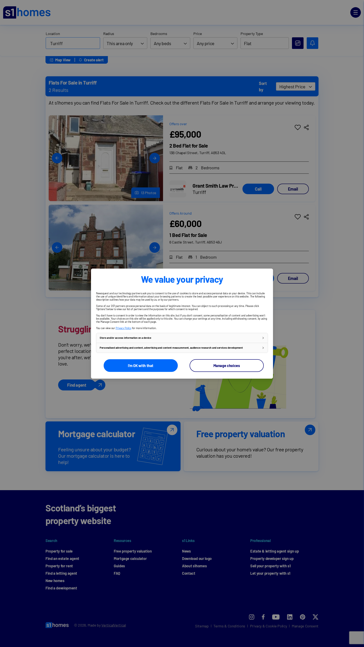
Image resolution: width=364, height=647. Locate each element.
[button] (182, 338)
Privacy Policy (123, 328)
